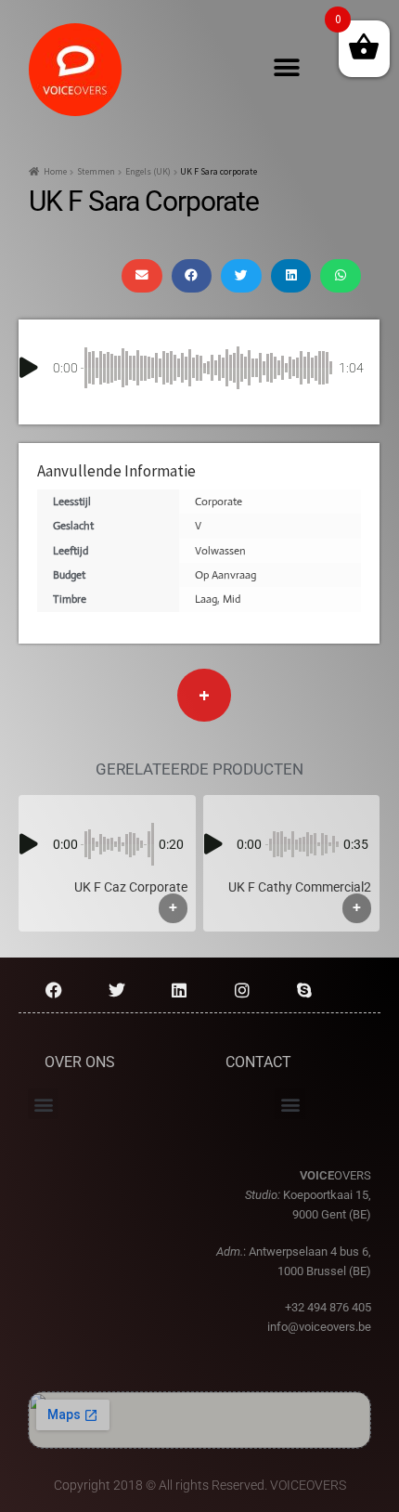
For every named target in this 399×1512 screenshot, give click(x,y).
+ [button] (173, 908)
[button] (287, 68)
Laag (206, 599)
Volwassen (220, 550)
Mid (231, 599)
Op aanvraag (225, 574)
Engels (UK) (148, 171)
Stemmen (96, 171)
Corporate (218, 501)
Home (55, 171)
